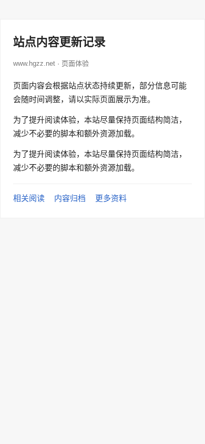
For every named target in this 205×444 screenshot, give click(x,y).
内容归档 (70, 198)
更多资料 (111, 198)
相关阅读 (29, 198)
